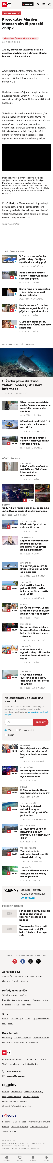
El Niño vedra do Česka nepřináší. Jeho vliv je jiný (34, 791)
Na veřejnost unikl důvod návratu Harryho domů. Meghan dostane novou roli (34, 753)
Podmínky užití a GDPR (39, 1122)
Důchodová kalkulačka (13, 1042)
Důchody (29, 976)
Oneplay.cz (28, 897)
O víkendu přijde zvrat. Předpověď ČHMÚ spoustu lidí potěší (35, 325)
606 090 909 (14, 1071)
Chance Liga (17, 1019)
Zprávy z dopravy (22, 1037)
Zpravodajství (12, 13)
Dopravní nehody (41, 1037)
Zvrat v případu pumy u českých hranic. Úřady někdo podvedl (34, 873)
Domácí (6, 505)
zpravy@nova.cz (16, 1076)
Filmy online (16, 1092)
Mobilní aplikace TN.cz (12, 1059)
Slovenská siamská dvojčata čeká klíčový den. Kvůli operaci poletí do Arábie (34, 679)
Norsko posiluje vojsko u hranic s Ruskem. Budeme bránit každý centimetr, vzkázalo (35, 632)
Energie (15, 981)
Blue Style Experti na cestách (16, 1000)
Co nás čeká (27, 768)
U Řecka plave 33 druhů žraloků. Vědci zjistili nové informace (22, 385)
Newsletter (14, 1064)
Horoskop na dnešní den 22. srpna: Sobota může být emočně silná (34, 773)
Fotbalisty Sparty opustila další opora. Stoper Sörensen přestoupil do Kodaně (34, 915)
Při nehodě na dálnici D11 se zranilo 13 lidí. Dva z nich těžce (35, 424)
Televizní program (19, 1126)
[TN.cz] (6, 4)
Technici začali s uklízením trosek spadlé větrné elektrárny (34, 854)
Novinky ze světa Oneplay (14, 1101)
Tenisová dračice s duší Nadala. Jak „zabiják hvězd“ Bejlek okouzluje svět (33, 931)
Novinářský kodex (30, 1064)
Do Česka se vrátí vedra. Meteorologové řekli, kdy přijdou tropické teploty (33, 308)
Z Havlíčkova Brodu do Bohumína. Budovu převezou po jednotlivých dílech (35, 833)
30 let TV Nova (9, 1131)
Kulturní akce (32, 1042)
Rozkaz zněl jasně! (10, 1005)
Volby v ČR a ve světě (12, 976)
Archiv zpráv (40, 1059)
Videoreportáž (28, 521)
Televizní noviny (9, 995)
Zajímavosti (26, 538)
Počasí (23, 605)
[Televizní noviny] (12, 894)
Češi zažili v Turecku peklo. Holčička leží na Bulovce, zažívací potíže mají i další (34, 590)
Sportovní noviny (40, 1000)
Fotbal (5, 1019)
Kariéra (5, 1126)
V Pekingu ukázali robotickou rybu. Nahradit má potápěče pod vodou (34, 811)
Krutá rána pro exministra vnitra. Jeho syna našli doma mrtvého (34, 292)
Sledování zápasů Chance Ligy (16, 1106)
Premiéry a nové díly (33, 1092)
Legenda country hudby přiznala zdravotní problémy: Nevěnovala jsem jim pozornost (34, 545)
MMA (10, 1023)
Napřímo (23, 995)
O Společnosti (19, 1122)
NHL (4, 1023)
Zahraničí (25, 463)
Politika (39, 976)
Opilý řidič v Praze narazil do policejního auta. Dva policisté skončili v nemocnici (25, 509)
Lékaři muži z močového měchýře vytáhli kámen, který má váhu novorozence (34, 471)
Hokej (27, 1019)
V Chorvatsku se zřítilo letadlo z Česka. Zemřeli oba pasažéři (34, 569)
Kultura (24, 981)
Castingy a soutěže (39, 1126)
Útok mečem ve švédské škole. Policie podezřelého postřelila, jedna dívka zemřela (35, 407)
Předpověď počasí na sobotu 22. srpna (33, 526)
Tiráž (4, 1064)
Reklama (6, 1122)
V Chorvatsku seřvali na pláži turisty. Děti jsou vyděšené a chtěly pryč (33, 259)
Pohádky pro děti (31, 1096)
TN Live (28, 4)
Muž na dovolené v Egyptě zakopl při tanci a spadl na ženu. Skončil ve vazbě (35, 654)
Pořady (5, 1092)
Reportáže (26, 1005)
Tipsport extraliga (41, 1019)
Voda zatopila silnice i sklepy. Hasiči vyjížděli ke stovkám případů (33, 275)
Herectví (25, 745)
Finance (6, 981)
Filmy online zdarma (11, 1096)
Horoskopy (7, 1037)
